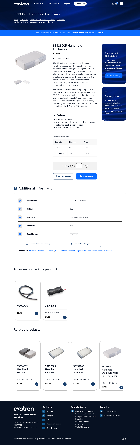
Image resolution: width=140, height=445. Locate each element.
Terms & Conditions (64, 439)
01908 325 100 (58, 32)
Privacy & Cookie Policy (46, 439)
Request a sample (65, 176)
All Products (24, 20)
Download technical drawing (39, 244)
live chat (101, 32)
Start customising (113, 76)
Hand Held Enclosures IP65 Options (42, 20)
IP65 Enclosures (90, 251)
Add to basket (88, 176)
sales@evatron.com (79, 32)
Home (16, 20)
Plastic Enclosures (105, 251)
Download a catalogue (81, 244)
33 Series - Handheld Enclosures (41, 251)
